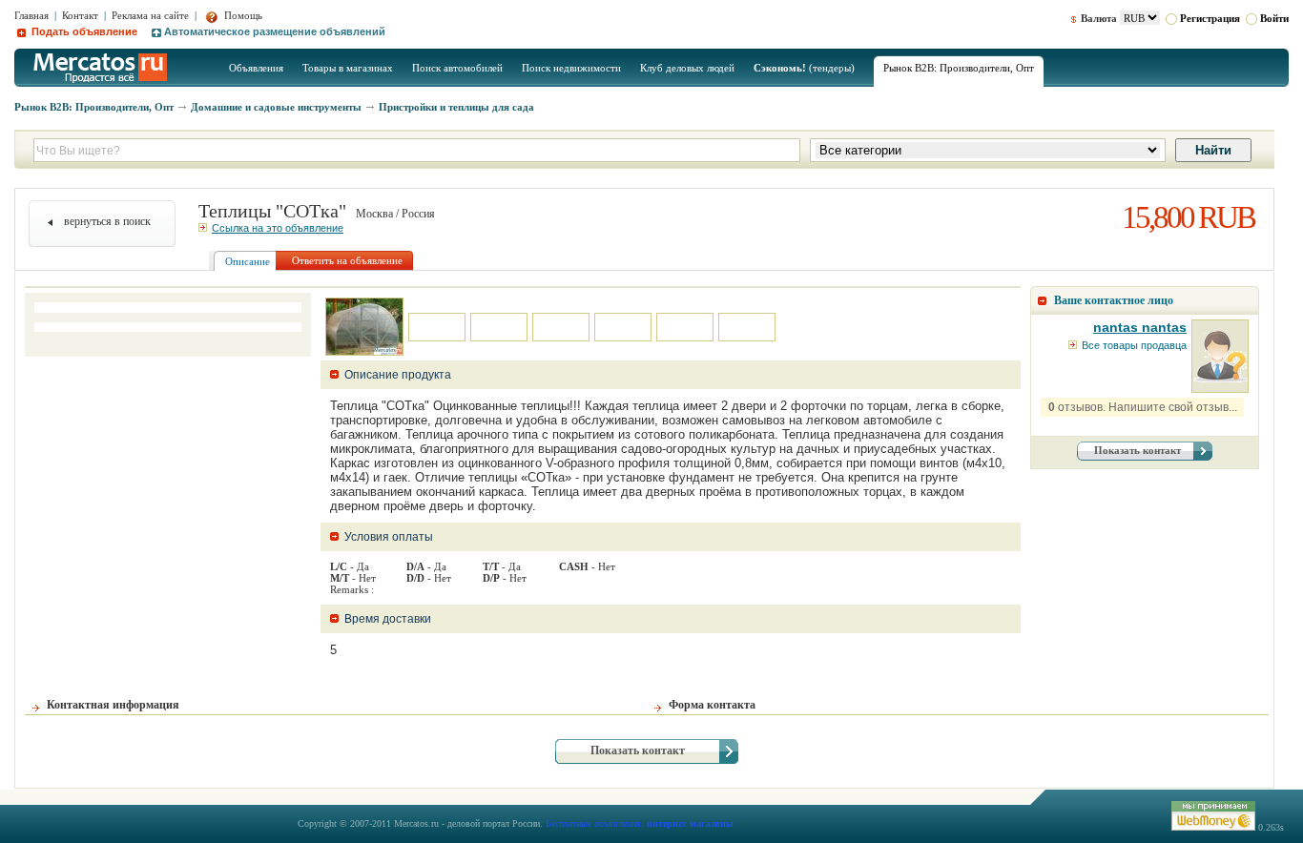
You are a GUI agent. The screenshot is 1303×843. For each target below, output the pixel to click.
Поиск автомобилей (457, 67)
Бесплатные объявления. (595, 823)
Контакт (80, 15)
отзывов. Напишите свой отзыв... (1142, 407)
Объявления (256, 67)
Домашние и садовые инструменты (276, 107)
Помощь (241, 15)
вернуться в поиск (107, 221)
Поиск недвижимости (571, 67)
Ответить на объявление (347, 260)
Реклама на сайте (150, 15)
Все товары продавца (1134, 345)
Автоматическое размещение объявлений (274, 31)
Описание (247, 261)
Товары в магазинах (347, 67)
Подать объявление (83, 31)
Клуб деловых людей (687, 67)
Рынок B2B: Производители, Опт (958, 67)
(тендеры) (804, 67)
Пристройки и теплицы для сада (456, 107)
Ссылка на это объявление (277, 228)
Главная (31, 15)
